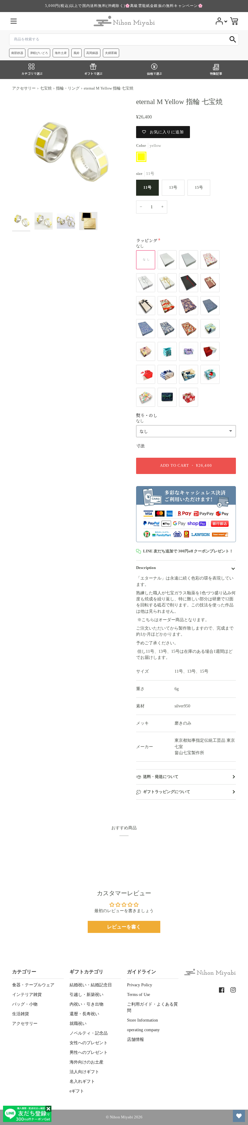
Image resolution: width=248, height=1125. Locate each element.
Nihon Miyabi (121, 1117)
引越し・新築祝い (86, 994)
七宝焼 (46, 88)
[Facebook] (221, 989)
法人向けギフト (84, 1072)
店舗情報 (135, 1039)
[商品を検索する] (233, 39)
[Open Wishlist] (239, 1116)
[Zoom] (68, 153)
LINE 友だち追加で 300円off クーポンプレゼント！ (188, 551)
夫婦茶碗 (111, 53)
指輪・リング (68, 88)
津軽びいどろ (39, 53)
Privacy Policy (139, 985)
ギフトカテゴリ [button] (86, 971)
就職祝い (78, 1023)
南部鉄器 (17, 53)
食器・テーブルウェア (33, 985)
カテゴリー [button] (24, 971)
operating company (143, 1030)
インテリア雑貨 (27, 994)
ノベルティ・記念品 (89, 1033)
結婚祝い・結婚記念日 (91, 985)
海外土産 (61, 53)
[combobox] (124, 39)
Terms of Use (138, 994)
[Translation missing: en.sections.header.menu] (13, 21)
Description (146, 568)
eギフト (77, 1091)
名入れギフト (82, 1081)
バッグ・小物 (25, 1004)
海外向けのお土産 (86, 1062)
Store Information (142, 1020)
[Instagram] (233, 989)
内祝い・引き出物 (86, 1004)
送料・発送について (160, 777)
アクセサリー (24, 88)
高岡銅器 (92, 53)
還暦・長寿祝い (84, 1014)
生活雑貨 (20, 1014)
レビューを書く (124, 926)
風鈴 (76, 53)
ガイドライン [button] (141, 971)
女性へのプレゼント (89, 1043)
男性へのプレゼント (89, 1052)
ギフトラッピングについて (166, 792)
